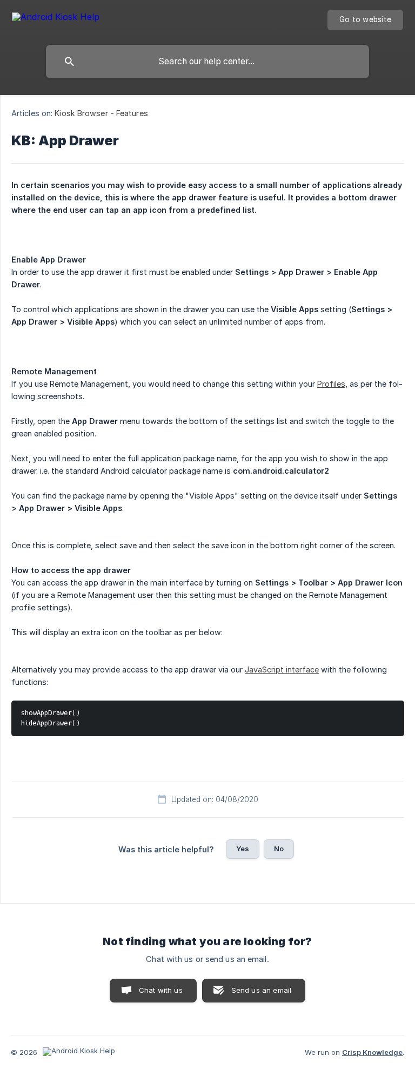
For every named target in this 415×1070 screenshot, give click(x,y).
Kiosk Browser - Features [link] (101, 113)
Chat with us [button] (161, 990)
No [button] (279, 848)
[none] (55, 19)
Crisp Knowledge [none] (372, 1052)
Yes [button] (242, 848)
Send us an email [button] (261, 990)
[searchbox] (207, 61)
